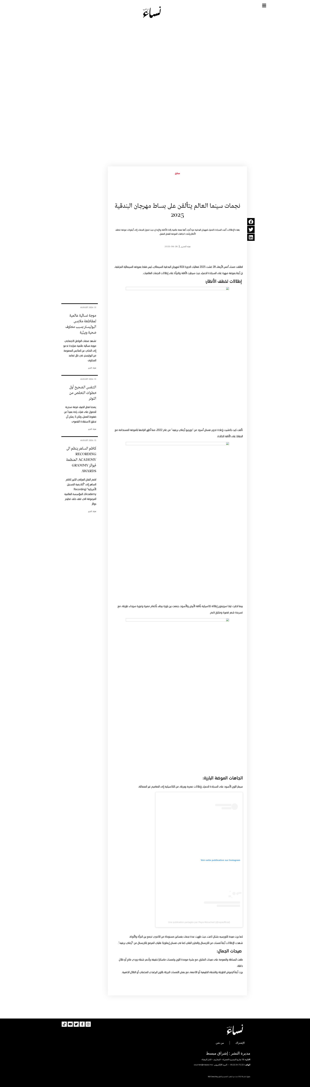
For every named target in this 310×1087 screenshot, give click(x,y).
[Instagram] (88, 1024)
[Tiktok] (64, 1024)
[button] (251, 221)
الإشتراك (240, 1042)
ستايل (177, 173)
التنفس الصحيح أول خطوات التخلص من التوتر (82, 393)
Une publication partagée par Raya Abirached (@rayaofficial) (199, 922)
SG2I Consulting (213, 1076)
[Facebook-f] (82, 1024)
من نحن (220, 1042)
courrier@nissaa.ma (203, 1064)
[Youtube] (70, 1024)
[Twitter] (76, 1024)
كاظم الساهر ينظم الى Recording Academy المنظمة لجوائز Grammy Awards (81, 459)
